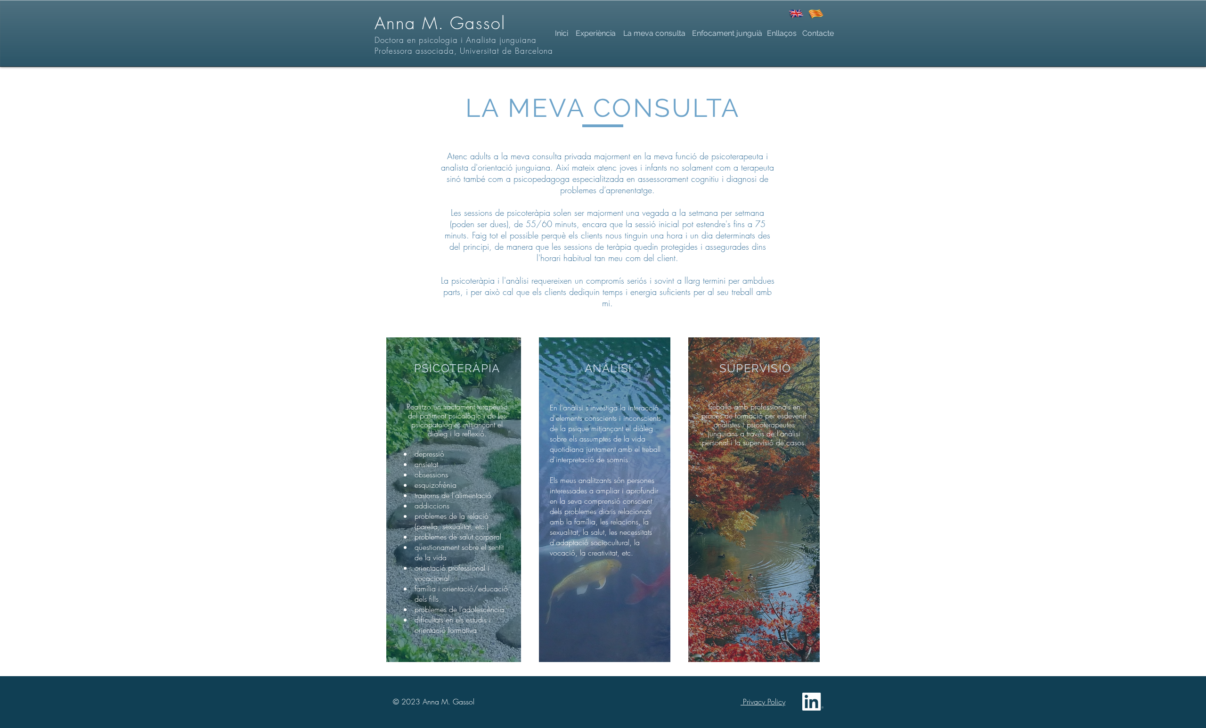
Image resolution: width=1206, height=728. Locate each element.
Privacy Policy (763, 701)
